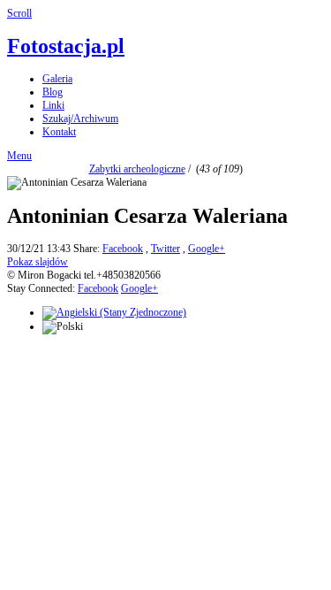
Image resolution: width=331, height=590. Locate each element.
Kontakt (59, 132)
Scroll (19, 13)
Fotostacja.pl (65, 45)
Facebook (122, 248)
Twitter (165, 248)
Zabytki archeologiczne (137, 169)
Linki (53, 105)
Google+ (206, 248)
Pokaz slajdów (37, 262)
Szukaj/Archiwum (80, 118)
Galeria (57, 79)
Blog (52, 92)
